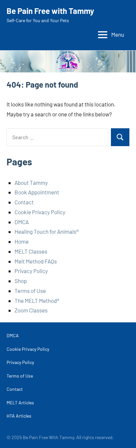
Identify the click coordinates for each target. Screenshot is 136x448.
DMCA (22, 222)
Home (22, 241)
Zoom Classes (31, 310)
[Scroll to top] (122, 434)
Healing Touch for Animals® (47, 231)
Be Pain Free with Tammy (50, 11)
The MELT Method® (37, 300)
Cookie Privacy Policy (40, 212)
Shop (21, 280)
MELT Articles (20, 402)
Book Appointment (37, 192)
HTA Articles (19, 416)
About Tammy (31, 182)
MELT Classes (31, 251)
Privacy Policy (31, 270)
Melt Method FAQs (36, 261)
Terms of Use (30, 290)
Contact (24, 202)
